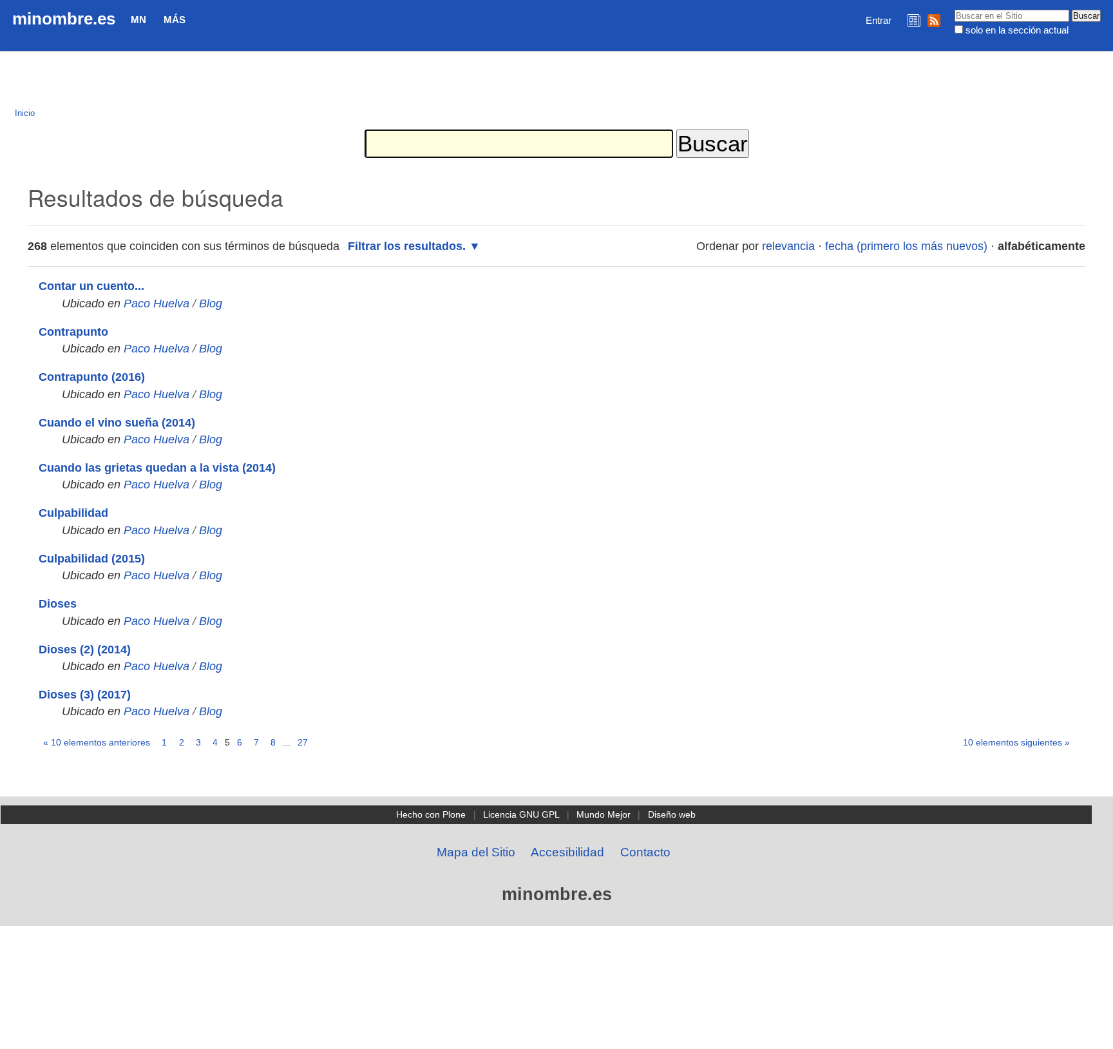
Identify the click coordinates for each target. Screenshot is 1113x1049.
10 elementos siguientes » (1016, 742)
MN (138, 19)
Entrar (878, 20)
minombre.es (63, 19)
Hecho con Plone (431, 814)
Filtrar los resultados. (407, 246)
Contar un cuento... (91, 286)
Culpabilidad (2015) (92, 558)
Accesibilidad (567, 852)
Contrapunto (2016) (92, 377)
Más (175, 19)
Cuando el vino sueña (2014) (117, 422)
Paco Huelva (156, 303)
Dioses (58, 603)
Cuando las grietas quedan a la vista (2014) (157, 467)
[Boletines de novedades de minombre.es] (914, 20)
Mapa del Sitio (476, 852)
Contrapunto (73, 331)
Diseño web (672, 814)
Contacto (645, 852)
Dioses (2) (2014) (85, 649)
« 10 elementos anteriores (96, 742)
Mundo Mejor (603, 814)
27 (303, 742)
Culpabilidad (73, 512)
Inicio (25, 113)
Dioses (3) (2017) (85, 694)
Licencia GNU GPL (521, 814)
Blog (210, 303)
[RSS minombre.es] (934, 20)
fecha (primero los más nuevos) (906, 246)
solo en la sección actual (1017, 29)
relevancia (788, 246)
